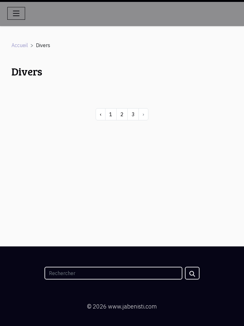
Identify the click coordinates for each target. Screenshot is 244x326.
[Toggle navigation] (16, 13)
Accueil (19, 45)
